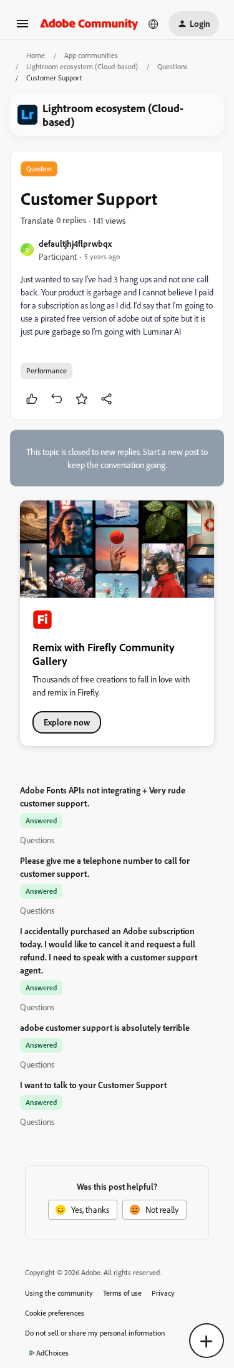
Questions (172, 66)
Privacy (163, 1293)
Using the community (59, 1293)
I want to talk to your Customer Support (93, 1084)
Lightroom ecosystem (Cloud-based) (82, 66)
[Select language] (153, 24)
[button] (22, 27)
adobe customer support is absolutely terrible (105, 1027)
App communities (91, 55)
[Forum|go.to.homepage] (89, 23)
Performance (46, 370)
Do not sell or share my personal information (95, 1332)
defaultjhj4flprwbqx (75, 243)
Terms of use (122, 1293)
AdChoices (52, 1352)
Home (35, 55)
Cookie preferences (54, 1313)
